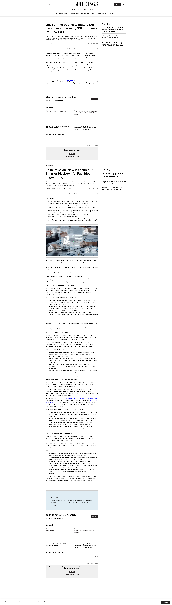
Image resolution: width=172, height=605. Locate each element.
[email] (76, 48)
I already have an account (72, 156)
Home (47, 20)
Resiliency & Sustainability (88, 13)
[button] (47, 4)
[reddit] (74, 48)
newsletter (49, 86)
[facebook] (67, 48)
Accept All (165, 602)
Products (113, 13)
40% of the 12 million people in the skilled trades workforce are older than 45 (76, 404)
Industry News (49, 165)
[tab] (49, 139)
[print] (97, 48)
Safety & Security (103, 13)
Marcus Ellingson (50, 188)
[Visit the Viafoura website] (95, 145)
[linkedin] (69, 48)
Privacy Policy (44, 601)
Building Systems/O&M (62, 13)
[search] (49, 4)
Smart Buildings (74, 13)
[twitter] (72, 48)
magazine (70, 80)
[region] (72, 142)
